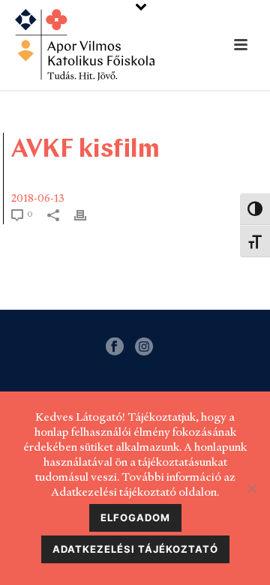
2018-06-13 (37, 198)
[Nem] (251, 488)
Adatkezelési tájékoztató (135, 549)
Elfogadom (135, 518)
